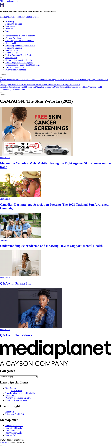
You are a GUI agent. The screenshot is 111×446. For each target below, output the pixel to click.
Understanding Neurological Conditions (22, 65)
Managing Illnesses (13, 24)
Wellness (9, 29)
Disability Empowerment (16, 400)
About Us (9, 412)
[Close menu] (1, 92)
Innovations (10, 26)
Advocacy (9, 21)
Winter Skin (10, 395)
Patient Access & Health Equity (18, 55)
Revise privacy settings (17, 442)
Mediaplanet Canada (14, 425)
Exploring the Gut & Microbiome (19, 40)
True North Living (13, 430)
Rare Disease (11, 57)
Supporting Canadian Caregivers (19, 62)
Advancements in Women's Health (20, 36)
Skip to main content (9, 1)
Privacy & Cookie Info (15, 414)
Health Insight (18, 17)
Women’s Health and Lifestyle (18, 398)
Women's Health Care (14, 67)
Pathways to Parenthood (15, 70)
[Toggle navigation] (38, 17)
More (7, 31)
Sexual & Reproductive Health (18, 60)
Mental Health (11, 53)
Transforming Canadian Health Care (20, 393)
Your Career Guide (13, 433)
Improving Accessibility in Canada (20, 45)
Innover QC (10, 435)
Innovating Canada (13, 428)
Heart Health (10, 43)
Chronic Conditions (13, 38)
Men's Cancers (11, 50)
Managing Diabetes (13, 48)
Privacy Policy (4, 442)
